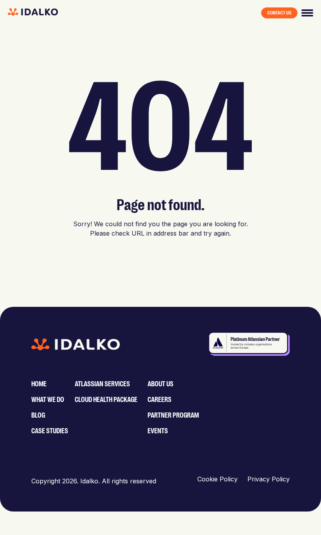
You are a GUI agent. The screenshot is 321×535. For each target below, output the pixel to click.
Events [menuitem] (158, 431)
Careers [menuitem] (159, 400)
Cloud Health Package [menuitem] (106, 400)
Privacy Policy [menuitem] (268, 479)
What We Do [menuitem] (47, 400)
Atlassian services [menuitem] (102, 384)
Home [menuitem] (39, 384)
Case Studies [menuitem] (49, 431)
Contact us (279, 13)
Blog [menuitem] (38, 415)
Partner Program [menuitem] (173, 415)
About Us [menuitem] (160, 384)
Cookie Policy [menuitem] (217, 479)
